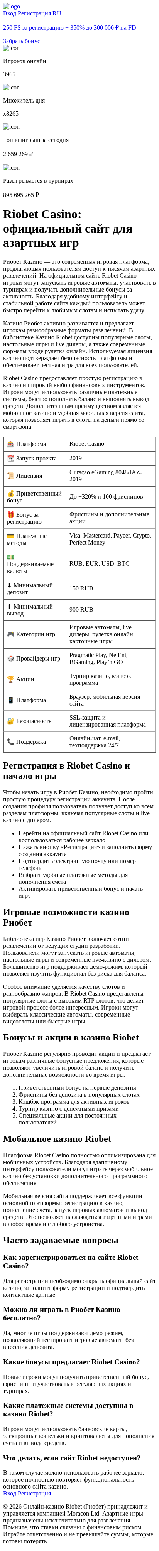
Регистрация (34, 13)
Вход (9, 13)
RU (56, 13)
